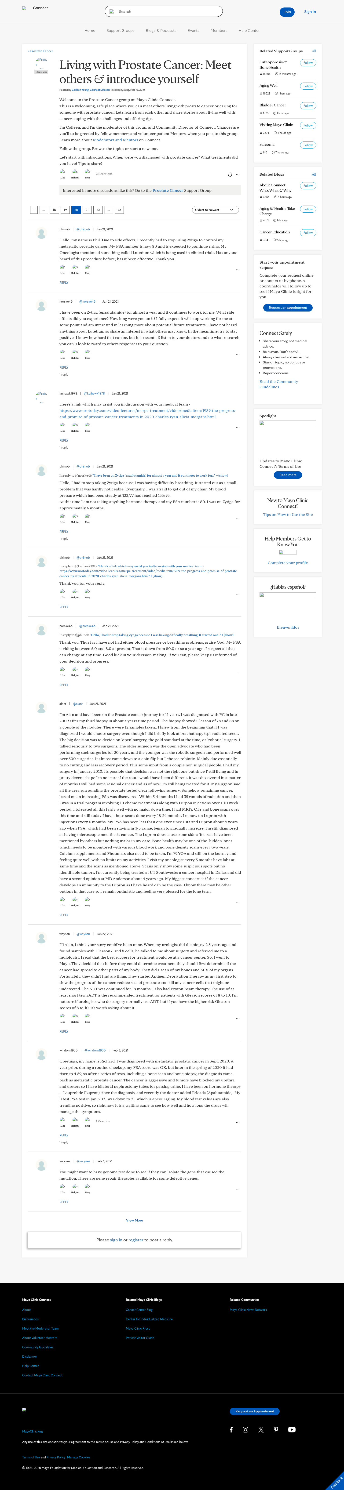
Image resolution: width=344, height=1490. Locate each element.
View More (134, 1220)
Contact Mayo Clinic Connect (42, 1375)
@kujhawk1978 (94, 393)
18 (54, 210)
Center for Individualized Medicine (149, 1319)
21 (87, 210)
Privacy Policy (56, 1457)
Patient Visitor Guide (140, 1338)
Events (193, 30)
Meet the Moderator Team (40, 1328)
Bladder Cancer (273, 104)
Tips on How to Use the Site (288, 514)
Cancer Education (275, 231)
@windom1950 (95, 1050)
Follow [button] (308, 63)
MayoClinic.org (32, 1431)
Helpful (75, 177)
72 (119, 210)
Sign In (310, 11)
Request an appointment (288, 307)
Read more (287, 474)
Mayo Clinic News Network (248, 1310)
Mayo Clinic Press (138, 1328)
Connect (40, 7)
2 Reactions (104, 174)
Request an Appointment (254, 1411)
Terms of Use (31, 1457)
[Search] (110, 11)
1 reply (63, 374)
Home (89, 30)
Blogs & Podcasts (161, 30)
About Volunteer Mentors (39, 1338)
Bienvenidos (288, 627)
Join (287, 11)
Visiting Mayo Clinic (276, 124)
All (314, 50)
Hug (87, 177)
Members (219, 30)
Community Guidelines (37, 1347)
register (135, 1240)
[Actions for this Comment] (237, 269)
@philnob (83, 229)
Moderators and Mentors (115, 139)
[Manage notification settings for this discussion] (229, 174)
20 (76, 210)
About (26, 1310)
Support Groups (120, 30)
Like (62, 177)
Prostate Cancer (40, 51)
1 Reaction (103, 1121)
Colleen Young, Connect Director (100, 89)
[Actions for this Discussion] (237, 174)
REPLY (63, 282)
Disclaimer (29, 1356)
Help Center (249, 30)
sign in (116, 1240)
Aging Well (269, 85)
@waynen (83, 934)
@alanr (78, 704)
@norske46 (87, 301)
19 (65, 210)
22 (98, 210)
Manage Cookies (78, 1457)
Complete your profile (288, 562)
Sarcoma (267, 144)
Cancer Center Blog (139, 1310)
